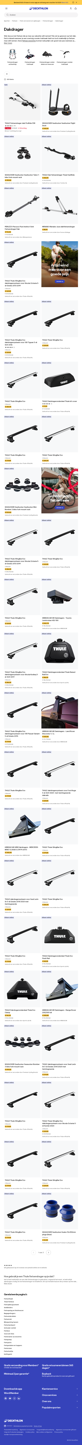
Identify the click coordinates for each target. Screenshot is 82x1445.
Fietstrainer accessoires (13, 1337)
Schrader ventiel (10, 1328)
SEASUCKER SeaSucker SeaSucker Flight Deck (58, 124)
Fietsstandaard (9, 1325)
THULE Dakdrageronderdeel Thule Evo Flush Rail (57, 957)
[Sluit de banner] (76, 2)
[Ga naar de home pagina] (38, 8)
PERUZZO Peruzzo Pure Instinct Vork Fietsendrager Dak (19, 228)
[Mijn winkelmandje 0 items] (75, 8)
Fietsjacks (8, 1342)
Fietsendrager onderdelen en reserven (47, 63)
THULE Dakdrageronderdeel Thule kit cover (59, 401)
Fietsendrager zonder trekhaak (65, 63)
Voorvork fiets (9, 1334)
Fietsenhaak (8, 1299)
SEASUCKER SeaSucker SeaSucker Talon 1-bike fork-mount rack (22, 176)
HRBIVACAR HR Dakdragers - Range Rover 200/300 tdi (59, 1011)
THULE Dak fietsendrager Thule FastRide (58, 175)
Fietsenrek (8, 1319)
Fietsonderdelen (10, 1316)
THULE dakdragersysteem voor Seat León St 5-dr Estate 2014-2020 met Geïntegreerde (21, 901)
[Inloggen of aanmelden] (70, 8)
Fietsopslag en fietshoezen (14, 1310)
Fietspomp (8, 1339)
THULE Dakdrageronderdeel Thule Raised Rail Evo (58, 673)
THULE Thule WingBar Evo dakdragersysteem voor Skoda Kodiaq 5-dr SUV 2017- (21, 674)
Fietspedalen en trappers (13, 1345)
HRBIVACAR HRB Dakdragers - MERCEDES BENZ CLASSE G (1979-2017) (21, 848)
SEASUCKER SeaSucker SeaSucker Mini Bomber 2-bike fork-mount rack (20, 508)
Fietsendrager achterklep (12, 63)
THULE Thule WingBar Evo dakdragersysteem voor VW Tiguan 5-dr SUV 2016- (21, 342)
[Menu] (6, 8)
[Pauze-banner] (73, 2)
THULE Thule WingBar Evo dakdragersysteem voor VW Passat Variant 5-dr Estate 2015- (22, 733)
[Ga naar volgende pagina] (48, 1252)
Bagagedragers (9, 1313)
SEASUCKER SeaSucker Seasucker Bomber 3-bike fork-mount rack (22, 1065)
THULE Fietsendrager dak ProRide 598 (20, 123)
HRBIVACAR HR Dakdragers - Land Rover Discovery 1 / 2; (58, 732)
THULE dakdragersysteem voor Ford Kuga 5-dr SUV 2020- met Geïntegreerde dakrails (59, 792)
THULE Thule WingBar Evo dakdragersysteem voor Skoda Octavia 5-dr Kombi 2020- (59, 1123)
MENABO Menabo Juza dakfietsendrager (58, 227)
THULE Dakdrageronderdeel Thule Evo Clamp (20, 1011)
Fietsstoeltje (8, 1351)
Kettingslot (8, 1354)
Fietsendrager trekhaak (30, 63)
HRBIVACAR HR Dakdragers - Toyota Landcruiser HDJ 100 (56, 619)
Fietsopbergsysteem (11, 1304)
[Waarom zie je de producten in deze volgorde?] (5, 79)
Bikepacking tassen (11, 1322)
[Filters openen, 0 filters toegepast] (7, 74)
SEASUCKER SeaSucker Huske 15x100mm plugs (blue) (59, 1233)
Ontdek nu (59, 281)
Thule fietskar (9, 1302)
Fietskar (7, 1331)
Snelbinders (8, 1307)
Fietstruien (8, 1348)
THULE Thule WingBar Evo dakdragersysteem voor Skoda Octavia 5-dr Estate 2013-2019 (22, 283)
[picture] (22, 102)
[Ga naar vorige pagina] (33, 1252)
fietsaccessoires (29, 41)
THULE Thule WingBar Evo (52, 340)
